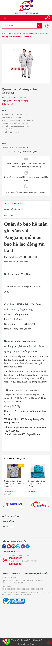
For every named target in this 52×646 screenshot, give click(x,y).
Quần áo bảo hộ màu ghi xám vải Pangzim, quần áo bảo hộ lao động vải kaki (26, 237)
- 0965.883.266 (36, 589)
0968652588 (15, 564)
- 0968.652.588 (22, 589)
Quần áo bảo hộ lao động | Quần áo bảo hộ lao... (36, 483)
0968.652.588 (15, 558)
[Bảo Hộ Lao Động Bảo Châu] (26, 7)
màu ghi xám (21, 314)
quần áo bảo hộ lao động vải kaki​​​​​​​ (16, 147)
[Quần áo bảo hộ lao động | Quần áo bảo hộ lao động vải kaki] (38, 471)
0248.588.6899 (8, 589)
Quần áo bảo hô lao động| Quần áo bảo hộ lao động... (14, 483)
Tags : (4, 143)
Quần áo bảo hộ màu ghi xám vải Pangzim (20, 152)
